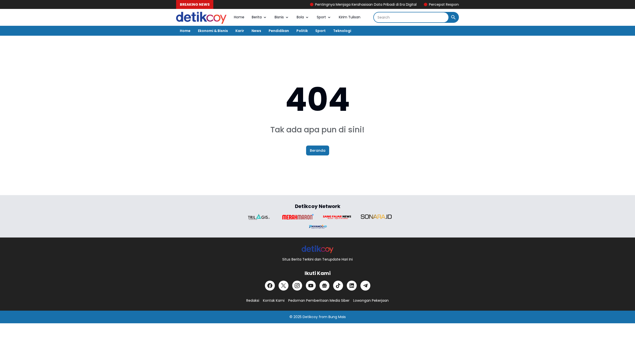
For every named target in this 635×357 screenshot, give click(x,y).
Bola (300, 17)
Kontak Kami (274, 300)
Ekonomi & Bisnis (213, 30)
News (256, 30)
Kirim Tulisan (349, 17)
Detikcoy (310, 316)
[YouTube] (311, 286)
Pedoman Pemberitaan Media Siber (318, 300)
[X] (283, 286)
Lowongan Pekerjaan (371, 300)
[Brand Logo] (259, 217)
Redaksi (252, 300)
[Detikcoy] (201, 17)
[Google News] (324, 286)
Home (239, 17)
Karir (239, 30)
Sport (321, 17)
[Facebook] (270, 286)
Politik (302, 30)
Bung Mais (337, 316)
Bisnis (279, 17)
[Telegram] (365, 286)
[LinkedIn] (352, 286)
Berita (257, 17)
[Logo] (318, 249)
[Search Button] (453, 17)
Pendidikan (279, 30)
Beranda (317, 150)
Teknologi (342, 30)
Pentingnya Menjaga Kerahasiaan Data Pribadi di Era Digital (358, 4)
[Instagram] (297, 286)
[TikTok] (338, 286)
